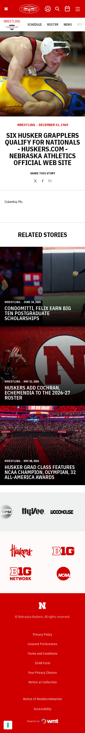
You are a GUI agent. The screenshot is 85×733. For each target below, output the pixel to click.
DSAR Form (42, 663)
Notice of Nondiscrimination (42, 699)
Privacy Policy (42, 634)
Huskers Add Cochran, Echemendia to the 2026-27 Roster (37, 392)
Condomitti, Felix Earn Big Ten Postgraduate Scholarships (38, 313)
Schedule (34, 24)
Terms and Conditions (42, 654)
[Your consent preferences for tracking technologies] (8, 725)
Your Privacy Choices (42, 673)
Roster (52, 24)
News (68, 24)
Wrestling (26, 125)
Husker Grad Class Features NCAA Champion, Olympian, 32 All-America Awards (40, 472)
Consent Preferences (42, 644)
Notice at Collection (43, 682)
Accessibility (42, 709)
